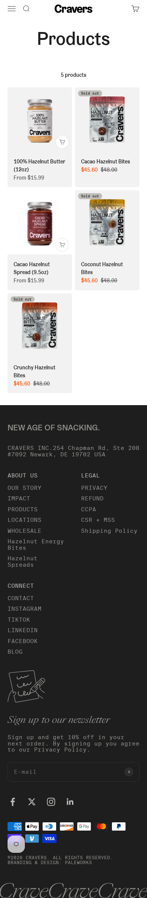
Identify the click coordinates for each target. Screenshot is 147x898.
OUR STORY (24, 488)
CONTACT (21, 598)
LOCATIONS (24, 520)
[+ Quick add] (62, 142)
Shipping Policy (109, 531)
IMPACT (19, 499)
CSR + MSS (98, 520)
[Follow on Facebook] (13, 802)
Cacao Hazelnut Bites (105, 161)
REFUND (92, 499)
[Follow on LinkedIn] (70, 802)
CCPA (88, 509)
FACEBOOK (23, 641)
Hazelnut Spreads (23, 561)
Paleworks (78, 862)
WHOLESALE (24, 531)
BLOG (15, 652)
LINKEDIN (23, 630)
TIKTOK (19, 620)
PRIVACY (94, 488)
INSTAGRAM (24, 609)
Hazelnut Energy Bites (36, 544)
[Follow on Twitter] (32, 802)
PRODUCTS (23, 509)
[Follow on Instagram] (51, 802)
